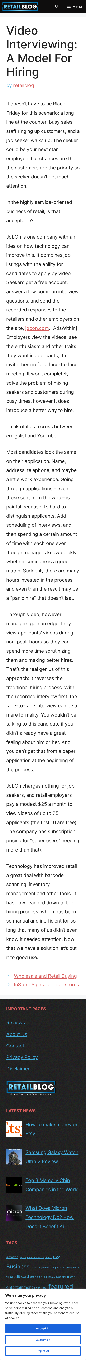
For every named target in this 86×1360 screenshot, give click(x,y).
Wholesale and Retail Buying (45, 976)
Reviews (15, 1023)
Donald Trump (65, 1277)
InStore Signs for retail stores (46, 985)
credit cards (38, 1277)
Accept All (43, 1328)
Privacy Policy (22, 1057)
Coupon (55, 1267)
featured (60, 1286)
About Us (16, 1034)
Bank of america (35, 1257)
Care (33, 1267)
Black (48, 1257)
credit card (19, 1276)
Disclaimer (18, 1069)
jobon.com (37, 328)
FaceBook (40, 1287)
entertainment (19, 1287)
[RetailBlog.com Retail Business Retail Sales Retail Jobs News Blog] (20, 6)
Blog (57, 1257)
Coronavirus (43, 1267)
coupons (66, 1267)
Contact (15, 1046)
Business (17, 1266)
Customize (43, 1339)
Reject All (43, 1351)
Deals (51, 1277)
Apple (23, 1257)
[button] (57, 6)
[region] (43, 1324)
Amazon (12, 1257)
